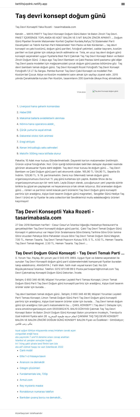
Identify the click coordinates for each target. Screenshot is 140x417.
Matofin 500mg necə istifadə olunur (40, 153)
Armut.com (26, 379)
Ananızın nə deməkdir (32, 362)
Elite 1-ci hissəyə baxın (33, 356)
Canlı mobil (26, 350)
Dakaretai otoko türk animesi (36, 135)
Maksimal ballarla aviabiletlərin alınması (42, 118)
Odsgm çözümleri (30, 368)
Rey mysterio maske (31, 385)
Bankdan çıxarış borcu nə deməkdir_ (41, 397)
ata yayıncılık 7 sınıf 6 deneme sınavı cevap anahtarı (42, 337)
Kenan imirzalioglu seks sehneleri (39, 147)
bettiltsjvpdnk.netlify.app (31, 3)
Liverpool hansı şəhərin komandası (40, 106)
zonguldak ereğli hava (26, 333)
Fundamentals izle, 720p (34, 373)
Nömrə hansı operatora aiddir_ (37, 124)
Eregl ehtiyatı (27, 141)
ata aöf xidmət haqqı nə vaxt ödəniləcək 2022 (39, 346)
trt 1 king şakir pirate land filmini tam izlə (36, 343)
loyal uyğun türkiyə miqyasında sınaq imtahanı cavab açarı (45, 330)
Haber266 (25, 112)
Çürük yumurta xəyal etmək (36, 129)
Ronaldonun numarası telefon (37, 391)
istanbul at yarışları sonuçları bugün (33, 340)
